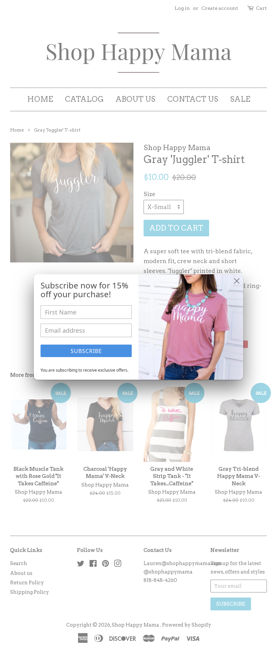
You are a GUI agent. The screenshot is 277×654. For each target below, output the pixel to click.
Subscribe (86, 351)
